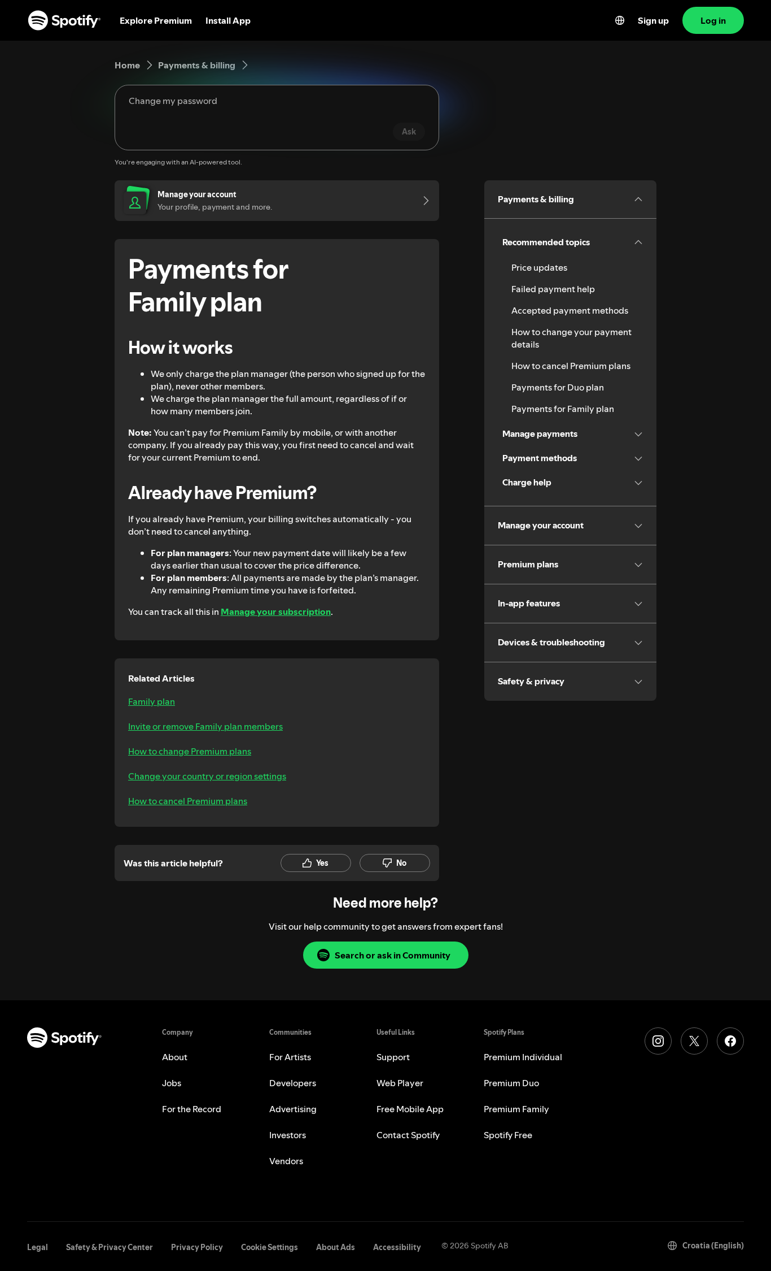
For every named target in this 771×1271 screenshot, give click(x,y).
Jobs (171, 1083)
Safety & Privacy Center (109, 1247)
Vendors (286, 1161)
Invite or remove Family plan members (205, 726)
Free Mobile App (410, 1109)
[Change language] (619, 20)
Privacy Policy (197, 1247)
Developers (292, 1083)
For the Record (191, 1109)
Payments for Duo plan (557, 387)
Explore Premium (156, 20)
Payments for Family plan (562, 408)
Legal (37, 1247)
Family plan (151, 701)
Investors (287, 1135)
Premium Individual (523, 1057)
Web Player (399, 1083)
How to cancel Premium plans (187, 801)
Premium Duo (511, 1083)
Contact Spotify (408, 1135)
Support (393, 1057)
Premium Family (516, 1109)
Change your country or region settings (207, 776)
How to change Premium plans (189, 751)
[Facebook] (730, 1041)
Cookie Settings (269, 1247)
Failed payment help (553, 289)
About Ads (335, 1247)
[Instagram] (658, 1041)
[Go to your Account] (422, 200)
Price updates (539, 267)
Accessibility (397, 1247)
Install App (228, 20)
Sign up (653, 20)
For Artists (290, 1057)
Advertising (293, 1109)
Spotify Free (508, 1135)
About (174, 1057)
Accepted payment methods (569, 310)
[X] (694, 1041)
